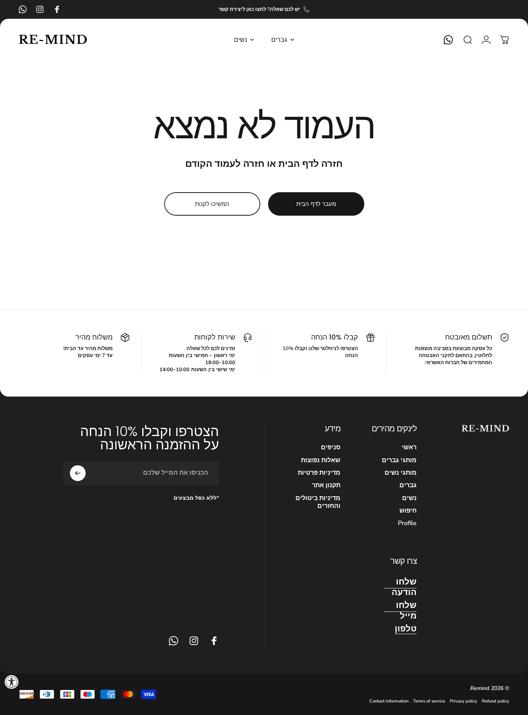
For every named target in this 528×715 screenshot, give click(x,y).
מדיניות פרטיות (319, 473)
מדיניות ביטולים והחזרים (317, 502)
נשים (409, 498)
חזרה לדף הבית (310, 163)
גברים (408, 485)
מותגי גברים (399, 460)
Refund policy (495, 701)
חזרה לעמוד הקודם (225, 163)
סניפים (330, 447)
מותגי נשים (401, 473)
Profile (407, 523)
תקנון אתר (326, 485)
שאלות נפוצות (320, 460)
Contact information (388, 701)
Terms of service (429, 701)
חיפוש (408, 511)
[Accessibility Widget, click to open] (12, 682)
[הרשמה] (78, 473)
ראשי (409, 447)
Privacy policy (463, 701)
